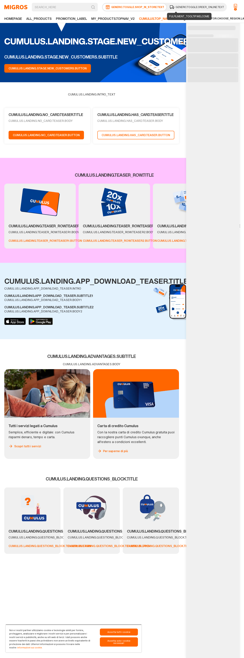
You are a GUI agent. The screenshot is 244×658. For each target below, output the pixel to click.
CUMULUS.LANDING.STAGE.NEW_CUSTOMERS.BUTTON (48, 68)
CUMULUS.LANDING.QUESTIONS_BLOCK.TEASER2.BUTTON (109, 546)
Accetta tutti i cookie (118, 632)
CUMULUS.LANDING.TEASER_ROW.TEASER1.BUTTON (45, 241)
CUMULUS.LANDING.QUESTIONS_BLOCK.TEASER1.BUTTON (50, 546)
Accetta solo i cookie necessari (119, 642)
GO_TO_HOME (16, 7)
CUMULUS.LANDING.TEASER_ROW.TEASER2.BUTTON (120, 241)
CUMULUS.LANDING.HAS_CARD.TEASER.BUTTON (136, 135)
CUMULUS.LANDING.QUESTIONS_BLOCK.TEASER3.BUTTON (168, 546)
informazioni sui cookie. (30, 647)
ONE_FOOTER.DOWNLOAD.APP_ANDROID (41, 321)
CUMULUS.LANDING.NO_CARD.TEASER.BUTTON (46, 135)
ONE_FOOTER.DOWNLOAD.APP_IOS (15, 321)
